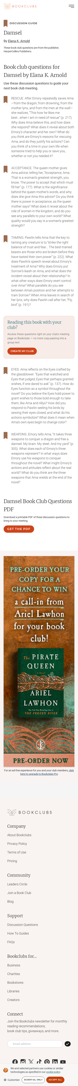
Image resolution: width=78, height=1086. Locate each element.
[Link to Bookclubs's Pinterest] (47, 1062)
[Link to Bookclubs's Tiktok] (39, 1062)
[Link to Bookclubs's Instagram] (23, 1062)
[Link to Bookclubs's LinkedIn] (55, 1062)
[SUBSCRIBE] (68, 1044)
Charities (13, 974)
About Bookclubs (19, 835)
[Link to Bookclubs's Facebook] (15, 1062)
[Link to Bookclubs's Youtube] (63, 1062)
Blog (10, 901)
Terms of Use (16, 852)
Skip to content (39, 7)
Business (13, 965)
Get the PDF (18, 529)
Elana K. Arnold (19, 41)
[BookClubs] (39, 661)
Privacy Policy (17, 844)
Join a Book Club (19, 893)
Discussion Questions (22, 925)
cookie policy (53, 1072)
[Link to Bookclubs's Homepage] (20, 6)
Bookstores (15, 982)
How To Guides (18, 933)
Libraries (13, 991)
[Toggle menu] (71, 6)
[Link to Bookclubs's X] (31, 1062)
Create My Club (22, 351)
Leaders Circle (17, 884)
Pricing (12, 861)
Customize (14, 1079)
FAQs (11, 942)
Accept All (55, 1079)
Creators (13, 1000)
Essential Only (33, 1079)
